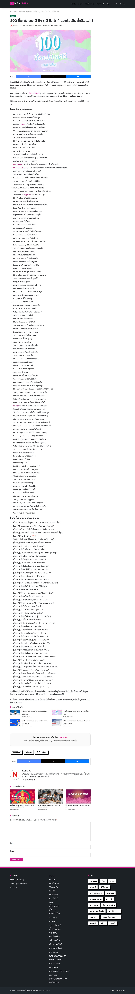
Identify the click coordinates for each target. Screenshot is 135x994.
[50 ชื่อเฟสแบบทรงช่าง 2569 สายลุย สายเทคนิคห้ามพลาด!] (50, 796)
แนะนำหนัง (53, 894)
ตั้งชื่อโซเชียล (41, 752)
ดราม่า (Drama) (96, 893)
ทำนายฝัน (53, 917)
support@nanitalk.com (18, 883)
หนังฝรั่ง (93, 923)
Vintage (16, 406)
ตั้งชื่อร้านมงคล (54, 929)
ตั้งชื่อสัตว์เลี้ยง (54, 913)
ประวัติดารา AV (114, 911)
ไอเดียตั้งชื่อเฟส (34, 93)
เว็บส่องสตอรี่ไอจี (55, 944)
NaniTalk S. (26, 771)
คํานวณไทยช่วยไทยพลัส (58, 979)
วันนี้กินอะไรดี (54, 982)
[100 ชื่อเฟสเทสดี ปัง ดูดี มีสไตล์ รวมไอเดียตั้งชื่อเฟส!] (57, 712)
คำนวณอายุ (53, 952)
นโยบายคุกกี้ (22, 990)
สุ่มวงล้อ (52, 921)
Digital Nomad (18, 164)
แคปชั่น (112, 923)
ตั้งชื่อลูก (52, 910)
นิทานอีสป (53, 933)
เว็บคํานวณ (53, 975)
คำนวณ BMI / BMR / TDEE (59, 971)
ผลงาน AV (94, 917)
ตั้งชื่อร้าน (28, 752)
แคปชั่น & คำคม (89, 4)
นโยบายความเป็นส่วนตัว (32, 990)
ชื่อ (11, 843)
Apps (108, 4)
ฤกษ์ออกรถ (53, 967)
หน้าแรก (15, 12)
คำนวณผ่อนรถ (54, 963)
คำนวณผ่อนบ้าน (55, 959)
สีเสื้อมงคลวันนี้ (54, 940)
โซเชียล (21, 12)
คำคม (103, 881)
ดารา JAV (110, 893)
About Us (13, 887)
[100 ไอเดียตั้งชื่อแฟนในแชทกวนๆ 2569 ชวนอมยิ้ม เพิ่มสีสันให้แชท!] (57, 722)
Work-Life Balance (19, 168)
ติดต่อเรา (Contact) (17, 880)
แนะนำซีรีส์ (53, 898)
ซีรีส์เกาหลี (104, 887)
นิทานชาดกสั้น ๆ (109, 905)
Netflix (93, 881)
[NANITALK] (19, 4)
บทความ (80, 4)
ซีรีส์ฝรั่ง (93, 887)
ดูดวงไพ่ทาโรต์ (54, 936)
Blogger (22, 124)
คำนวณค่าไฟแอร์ (55, 948)
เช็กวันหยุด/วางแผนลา (57, 956)
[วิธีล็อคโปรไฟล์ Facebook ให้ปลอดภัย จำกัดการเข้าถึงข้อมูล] (15, 712)
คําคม (112, 881)
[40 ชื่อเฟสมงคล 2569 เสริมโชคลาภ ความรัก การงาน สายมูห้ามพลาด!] (22, 796)
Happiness (27, 194)
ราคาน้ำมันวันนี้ (55, 925)
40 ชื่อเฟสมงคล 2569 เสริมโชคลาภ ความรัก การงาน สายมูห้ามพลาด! (22, 806)
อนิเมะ (103, 923)
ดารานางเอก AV (96, 899)
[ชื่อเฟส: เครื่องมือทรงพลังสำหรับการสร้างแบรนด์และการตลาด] (15, 722)
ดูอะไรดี (52, 891)
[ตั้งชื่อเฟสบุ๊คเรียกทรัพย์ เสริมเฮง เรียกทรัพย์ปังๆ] (78, 796)
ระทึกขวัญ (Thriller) (110, 917)
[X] (28, 780)
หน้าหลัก (73, 4)
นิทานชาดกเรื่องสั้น (97, 911)
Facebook (16, 752)
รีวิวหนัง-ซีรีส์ (100, 4)
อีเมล (12, 851)
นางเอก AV (94, 905)
